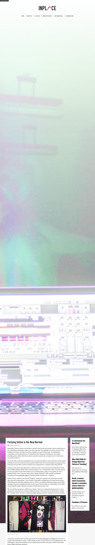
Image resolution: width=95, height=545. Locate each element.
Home (22, 16)
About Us (29, 16)
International (59, 16)
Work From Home (47, 16)
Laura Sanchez (15, 445)
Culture (37, 16)
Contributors (69, 16)
